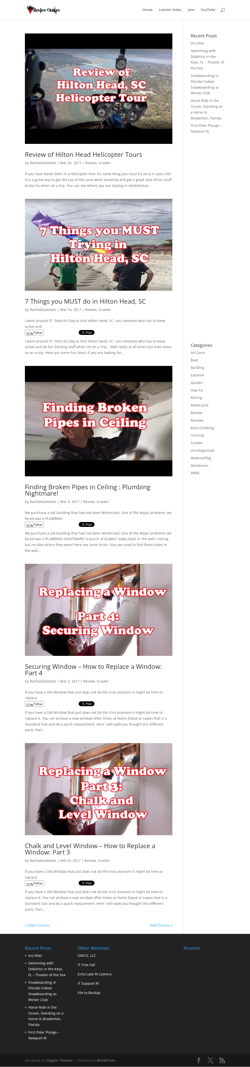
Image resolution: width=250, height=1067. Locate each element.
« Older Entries (37, 925)
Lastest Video (170, 10)
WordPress (106, 1060)
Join (191, 10)
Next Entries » (161, 925)
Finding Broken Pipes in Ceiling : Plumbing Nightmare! (87, 490)
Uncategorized (202, 450)
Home (148, 10)
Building (197, 367)
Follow (37, 333)
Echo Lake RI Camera (95, 974)
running (197, 435)
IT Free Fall (86, 964)
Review (91, 162)
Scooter (105, 162)
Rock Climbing (202, 428)
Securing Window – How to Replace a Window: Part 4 (93, 669)
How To (197, 390)
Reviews (197, 420)
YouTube (208, 10)
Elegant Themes (59, 1060)
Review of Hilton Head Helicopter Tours (83, 154)
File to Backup (89, 992)
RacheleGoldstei (43, 162)
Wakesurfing (201, 458)
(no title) (197, 43)
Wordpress (199, 465)
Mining (196, 397)
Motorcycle (199, 405)
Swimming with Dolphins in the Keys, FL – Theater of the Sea (46, 969)
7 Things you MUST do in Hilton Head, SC (85, 301)
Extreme (197, 375)
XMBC (195, 472)
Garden (197, 382)
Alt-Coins (198, 352)
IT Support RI (88, 983)
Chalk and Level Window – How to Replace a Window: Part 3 (90, 848)
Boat (194, 360)
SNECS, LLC (87, 955)
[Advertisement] (220, 260)
